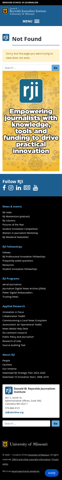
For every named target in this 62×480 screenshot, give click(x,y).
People (6, 360)
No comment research (14, 332)
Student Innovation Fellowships (19, 269)
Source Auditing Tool (13, 345)
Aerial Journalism (11, 284)
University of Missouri (22, 14)
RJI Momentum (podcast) (16, 216)
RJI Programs (10, 278)
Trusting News (10, 296)
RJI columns (8, 220)
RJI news (7, 212)
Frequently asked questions (17, 260)
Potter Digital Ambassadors (17, 292)
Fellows (6, 252)
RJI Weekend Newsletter (15, 237)
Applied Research (13, 306)
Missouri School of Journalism (20, 2)
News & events (12, 206)
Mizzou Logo (5, 11)
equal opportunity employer (25, 471)
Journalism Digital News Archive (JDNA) (24, 288)
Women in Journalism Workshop (20, 233)
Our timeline (9, 368)
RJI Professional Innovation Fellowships (23, 256)
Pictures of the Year (13, 224)
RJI (28, 10)
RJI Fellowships (12, 246)
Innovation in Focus (13, 312)
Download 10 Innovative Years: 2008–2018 (25, 376)
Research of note (11, 341)
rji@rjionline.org (14, 412)
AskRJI (51, 473)
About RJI (8, 355)
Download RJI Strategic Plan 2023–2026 (23, 372)
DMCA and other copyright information (31, 459)
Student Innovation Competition (20, 228)
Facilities (7, 364)
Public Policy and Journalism (18, 336)
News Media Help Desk (15, 328)
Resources (8, 264)
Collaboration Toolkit (13, 316)
